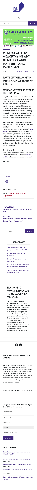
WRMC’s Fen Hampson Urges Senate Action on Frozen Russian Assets (18, 266)
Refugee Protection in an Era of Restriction (16, 459)
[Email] (6, 181)
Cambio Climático (15, 193)
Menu (19, 18)
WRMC (26, 72)
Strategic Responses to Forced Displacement (17, 464)
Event (32, 72)
